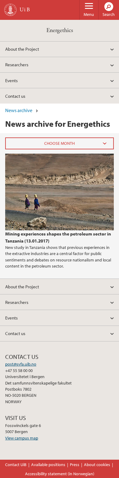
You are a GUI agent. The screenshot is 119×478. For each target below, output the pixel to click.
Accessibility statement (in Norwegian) (59, 473)
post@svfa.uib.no (20, 364)
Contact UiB (16, 464)
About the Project (22, 49)
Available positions (48, 464)
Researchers (16, 64)
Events (11, 80)
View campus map (21, 438)
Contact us (15, 96)
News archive (18, 110)
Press (74, 464)
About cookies (97, 464)
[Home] (10, 10)
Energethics (59, 30)
